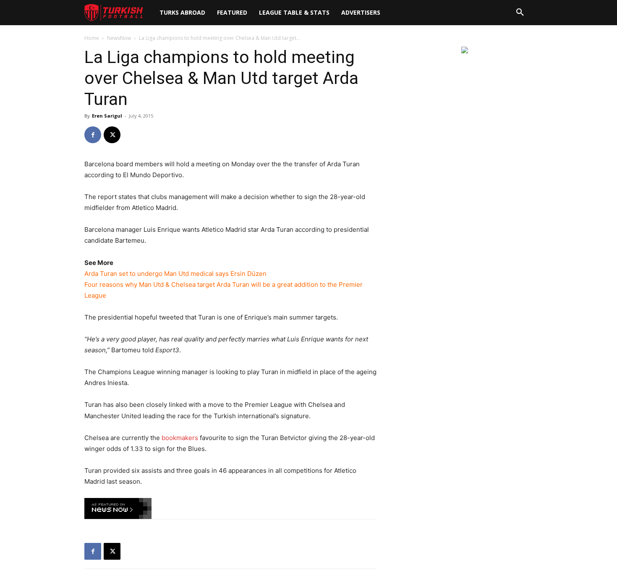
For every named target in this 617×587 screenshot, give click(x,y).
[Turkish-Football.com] (113, 13)
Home (91, 38)
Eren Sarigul (107, 116)
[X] (112, 134)
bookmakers (180, 438)
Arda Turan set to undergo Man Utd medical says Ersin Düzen (175, 274)
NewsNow (119, 38)
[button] (520, 12)
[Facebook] (92, 134)
